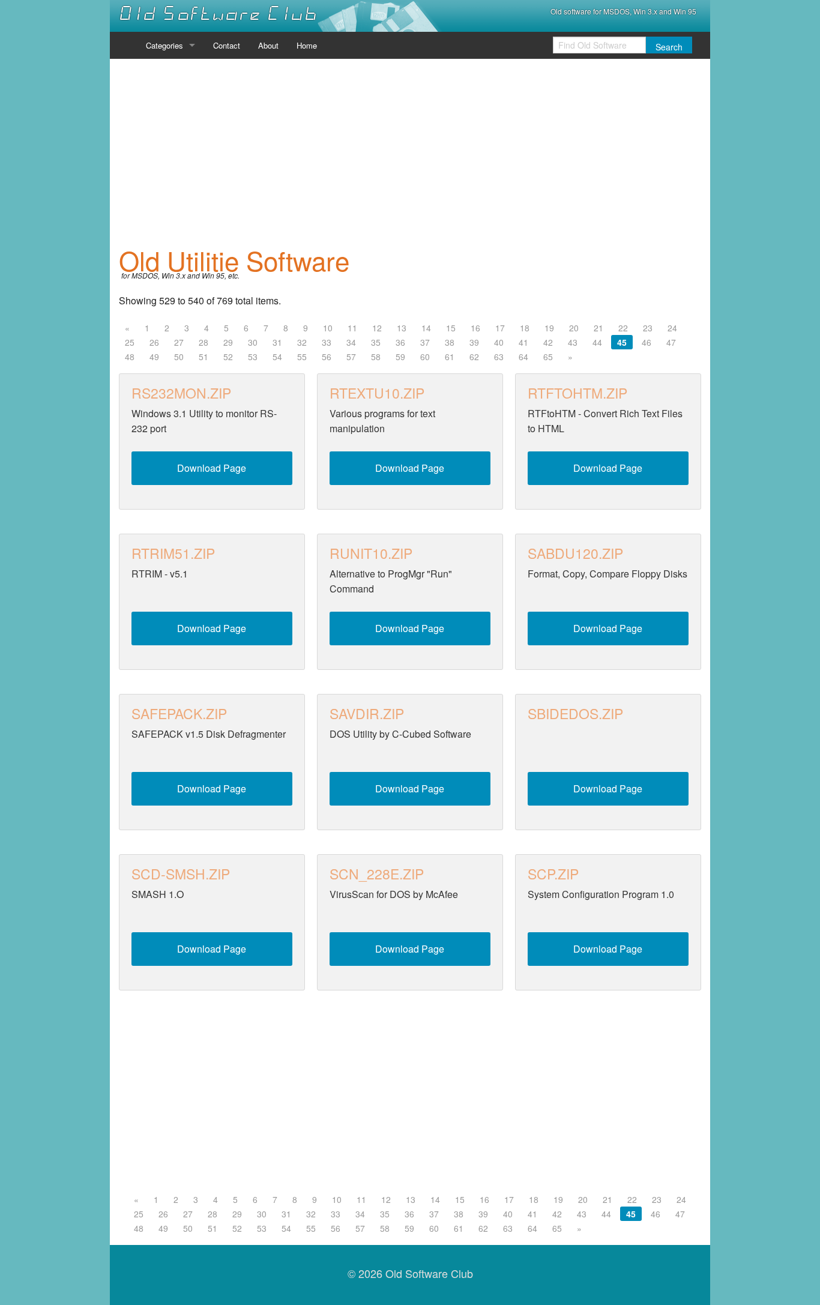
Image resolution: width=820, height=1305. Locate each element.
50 (179, 357)
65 (548, 357)
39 (474, 342)
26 (154, 342)
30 (253, 342)
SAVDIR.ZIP (367, 713)
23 (648, 328)
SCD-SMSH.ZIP (180, 874)
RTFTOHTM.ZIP (577, 393)
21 (598, 328)
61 (449, 357)
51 (203, 357)
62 (474, 357)
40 (499, 342)
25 (129, 342)
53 (253, 357)
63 (499, 357)
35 (376, 342)
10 (328, 328)
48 (129, 357)
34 (351, 342)
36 (400, 342)
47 (671, 342)
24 (672, 328)
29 (228, 342)
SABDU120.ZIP (575, 553)
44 (597, 342)
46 (646, 342)
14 (426, 328)
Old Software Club (218, 14)
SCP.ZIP (553, 874)
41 (523, 342)
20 (574, 328)
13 (401, 328)
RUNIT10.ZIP (371, 553)
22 (623, 328)
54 (277, 357)
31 (277, 342)
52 (228, 357)
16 (475, 328)
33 (326, 342)
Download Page (211, 468)
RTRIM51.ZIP (173, 553)
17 (500, 328)
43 (572, 342)
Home (307, 45)
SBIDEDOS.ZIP (575, 713)
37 (425, 342)
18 (524, 328)
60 (425, 357)
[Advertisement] (410, 152)
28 (203, 342)
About (268, 45)
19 (549, 328)
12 (377, 328)
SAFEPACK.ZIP (179, 713)
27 (179, 342)
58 (376, 357)
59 (400, 357)
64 (523, 357)
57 (351, 357)
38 (449, 342)
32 (302, 342)
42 (548, 342)
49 (154, 357)
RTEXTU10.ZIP (377, 393)
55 (302, 357)
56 (326, 357)
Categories (164, 45)
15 (451, 328)
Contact (226, 45)
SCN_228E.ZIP (377, 874)
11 (352, 328)
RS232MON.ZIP (181, 393)
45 (622, 342)
